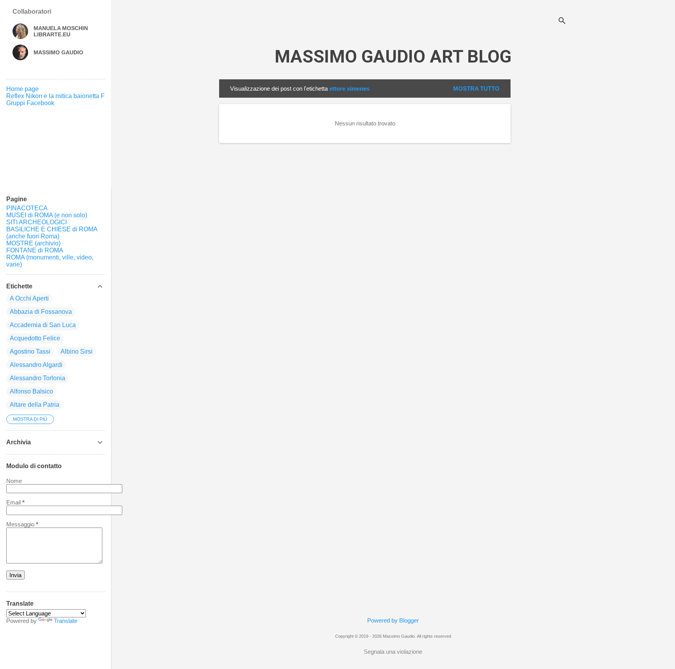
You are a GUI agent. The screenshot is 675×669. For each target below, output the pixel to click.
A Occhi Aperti (29, 298)
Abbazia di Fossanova (41, 311)
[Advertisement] (542, 196)
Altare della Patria (34, 404)
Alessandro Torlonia (37, 378)
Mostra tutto (476, 88)
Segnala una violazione (393, 651)
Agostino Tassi (30, 351)
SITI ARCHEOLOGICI (36, 222)
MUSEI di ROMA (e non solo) (46, 215)
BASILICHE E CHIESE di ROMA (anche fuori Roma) (51, 233)
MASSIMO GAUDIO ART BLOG (393, 56)
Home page (22, 89)
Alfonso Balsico (31, 391)
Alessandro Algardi (36, 364)
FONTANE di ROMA (34, 250)
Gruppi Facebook (30, 103)
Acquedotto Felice (35, 338)
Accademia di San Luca (43, 325)
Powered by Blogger (393, 620)
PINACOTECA (27, 208)
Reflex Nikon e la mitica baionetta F (55, 96)
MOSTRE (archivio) (33, 243)
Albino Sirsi (77, 351)
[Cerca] (562, 21)
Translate (65, 620)
